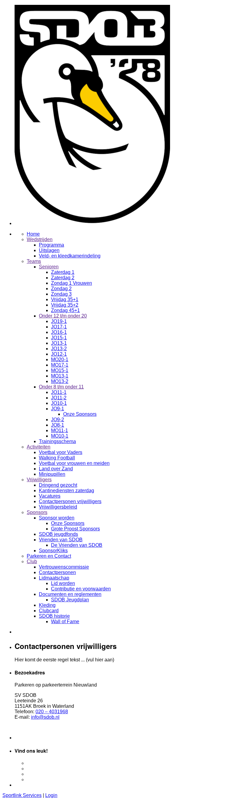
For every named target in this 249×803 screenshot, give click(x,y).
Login (51, 795)
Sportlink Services (22, 795)
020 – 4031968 (52, 711)
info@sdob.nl (45, 717)
